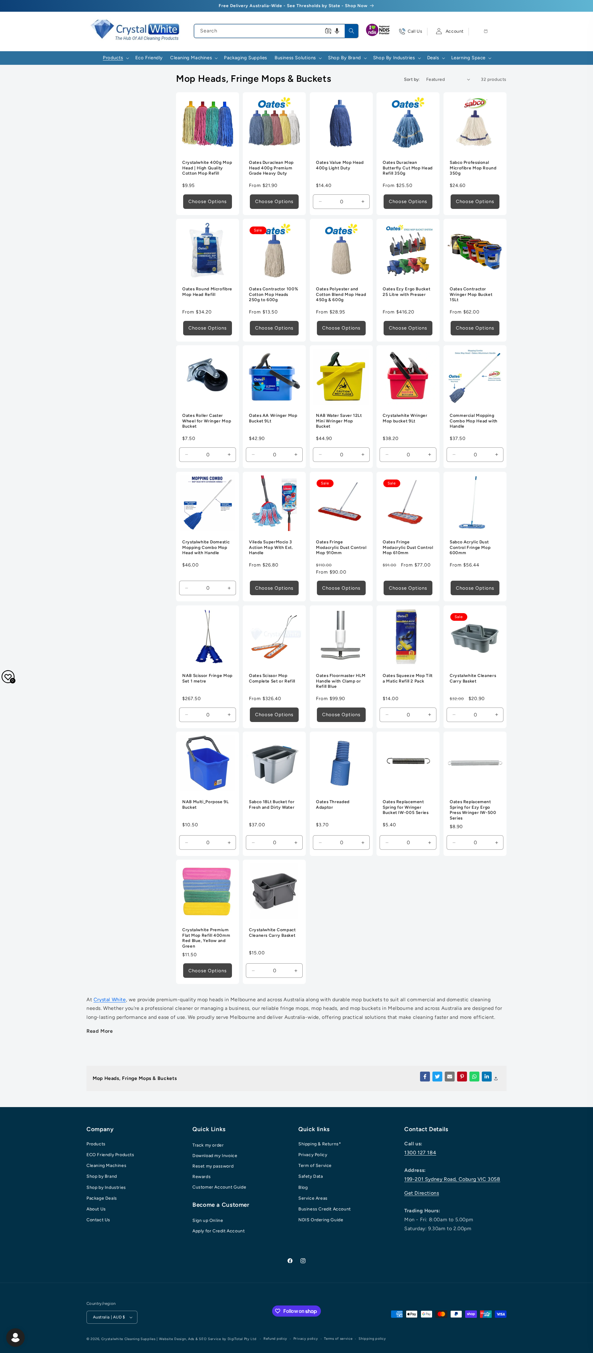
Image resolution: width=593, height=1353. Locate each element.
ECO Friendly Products (110, 1154)
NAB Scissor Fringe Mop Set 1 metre (207, 678)
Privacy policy (305, 1339)
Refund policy (275, 1339)
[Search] (351, 31)
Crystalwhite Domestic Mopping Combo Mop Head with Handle (205, 547)
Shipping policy (372, 1339)
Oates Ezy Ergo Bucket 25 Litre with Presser (406, 292)
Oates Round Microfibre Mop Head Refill (207, 292)
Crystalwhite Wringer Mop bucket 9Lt (405, 418)
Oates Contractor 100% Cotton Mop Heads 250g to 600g (273, 294)
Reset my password (212, 1166)
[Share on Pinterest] (462, 1076)
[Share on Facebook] (425, 1076)
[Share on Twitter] (437, 1076)
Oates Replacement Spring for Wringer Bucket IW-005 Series (406, 807)
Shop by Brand (101, 1176)
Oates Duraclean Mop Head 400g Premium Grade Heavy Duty (271, 168)
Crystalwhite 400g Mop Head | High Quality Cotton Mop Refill (207, 168)
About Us (96, 1209)
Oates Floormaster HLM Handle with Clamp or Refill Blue (340, 681)
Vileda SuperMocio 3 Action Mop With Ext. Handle (271, 547)
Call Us (415, 31)
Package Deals (101, 1198)
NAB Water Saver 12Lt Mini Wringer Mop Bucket (339, 421)
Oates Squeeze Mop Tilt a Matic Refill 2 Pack (408, 678)
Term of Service (315, 1165)
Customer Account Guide (219, 1187)
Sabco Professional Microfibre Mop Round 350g (473, 168)
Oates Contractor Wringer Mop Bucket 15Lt (471, 294)
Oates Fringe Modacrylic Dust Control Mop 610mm (408, 547)
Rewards (201, 1176)
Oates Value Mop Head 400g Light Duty (340, 165)
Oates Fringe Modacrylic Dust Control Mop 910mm (341, 547)
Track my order (208, 1145)
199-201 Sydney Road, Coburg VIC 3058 (452, 1179)
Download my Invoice (214, 1155)
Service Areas (313, 1198)
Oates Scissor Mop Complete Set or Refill (272, 678)
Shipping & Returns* (319, 1144)
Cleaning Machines (106, 1165)
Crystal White (110, 999)
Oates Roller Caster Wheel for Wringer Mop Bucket (206, 421)
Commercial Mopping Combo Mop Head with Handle (474, 421)
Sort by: (412, 79)
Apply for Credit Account (218, 1231)
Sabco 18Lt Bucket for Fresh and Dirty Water (271, 804)
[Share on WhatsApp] (474, 1076)
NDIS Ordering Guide (320, 1219)
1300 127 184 (420, 1153)
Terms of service (338, 1339)
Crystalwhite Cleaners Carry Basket (473, 678)
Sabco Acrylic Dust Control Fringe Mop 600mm (470, 547)
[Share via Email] (450, 1076)
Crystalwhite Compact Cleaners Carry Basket (272, 933)
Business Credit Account (324, 1209)
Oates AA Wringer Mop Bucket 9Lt (273, 418)
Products (96, 1144)
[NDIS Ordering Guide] (378, 31)
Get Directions (421, 1193)
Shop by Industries (106, 1187)
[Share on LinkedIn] (487, 1076)
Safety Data (310, 1176)
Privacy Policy (312, 1154)
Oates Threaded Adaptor (333, 804)
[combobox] (276, 31)
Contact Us (98, 1219)
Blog (303, 1187)
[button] (337, 31)
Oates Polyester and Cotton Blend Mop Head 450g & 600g (341, 294)
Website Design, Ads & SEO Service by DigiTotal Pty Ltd (207, 1339)
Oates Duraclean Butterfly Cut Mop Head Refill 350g (408, 168)
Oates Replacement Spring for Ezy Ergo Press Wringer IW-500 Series (473, 810)
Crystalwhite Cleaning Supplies (128, 1339)
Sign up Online (207, 1220)
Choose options (207, 202)
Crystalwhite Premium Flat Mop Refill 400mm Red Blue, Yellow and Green (206, 938)
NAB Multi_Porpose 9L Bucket (205, 804)
